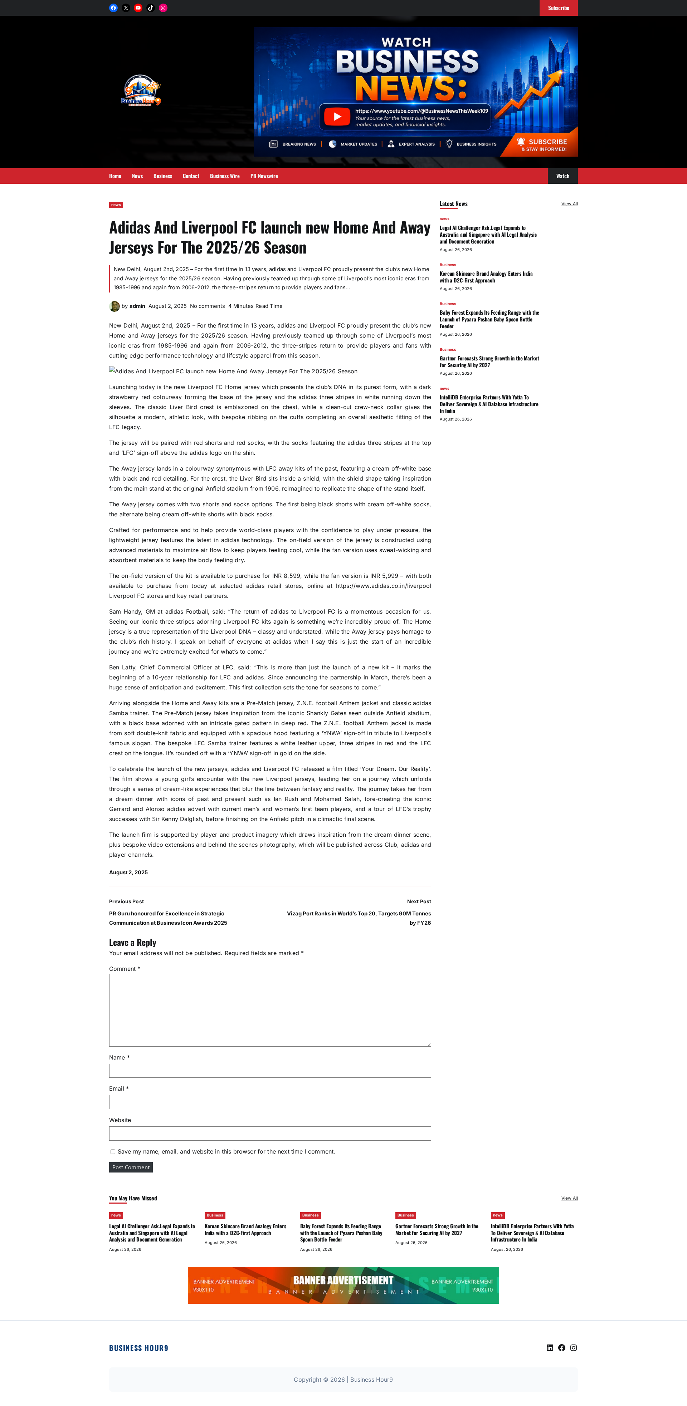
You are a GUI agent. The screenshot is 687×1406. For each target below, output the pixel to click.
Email (119, 1088)
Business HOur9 (139, 1347)
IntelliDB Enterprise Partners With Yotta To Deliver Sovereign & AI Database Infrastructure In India (489, 403)
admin (137, 306)
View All (569, 203)
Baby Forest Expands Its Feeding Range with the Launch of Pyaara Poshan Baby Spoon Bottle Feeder (489, 319)
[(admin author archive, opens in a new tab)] (114, 309)
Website (120, 1120)
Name (119, 1057)
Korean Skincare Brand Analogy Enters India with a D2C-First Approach (486, 276)
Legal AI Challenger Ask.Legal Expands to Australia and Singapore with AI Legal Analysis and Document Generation (488, 234)
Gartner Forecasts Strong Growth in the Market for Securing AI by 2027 (489, 361)
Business (448, 264)
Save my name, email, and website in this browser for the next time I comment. (226, 1151)
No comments (207, 306)
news (116, 204)
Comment (124, 968)
